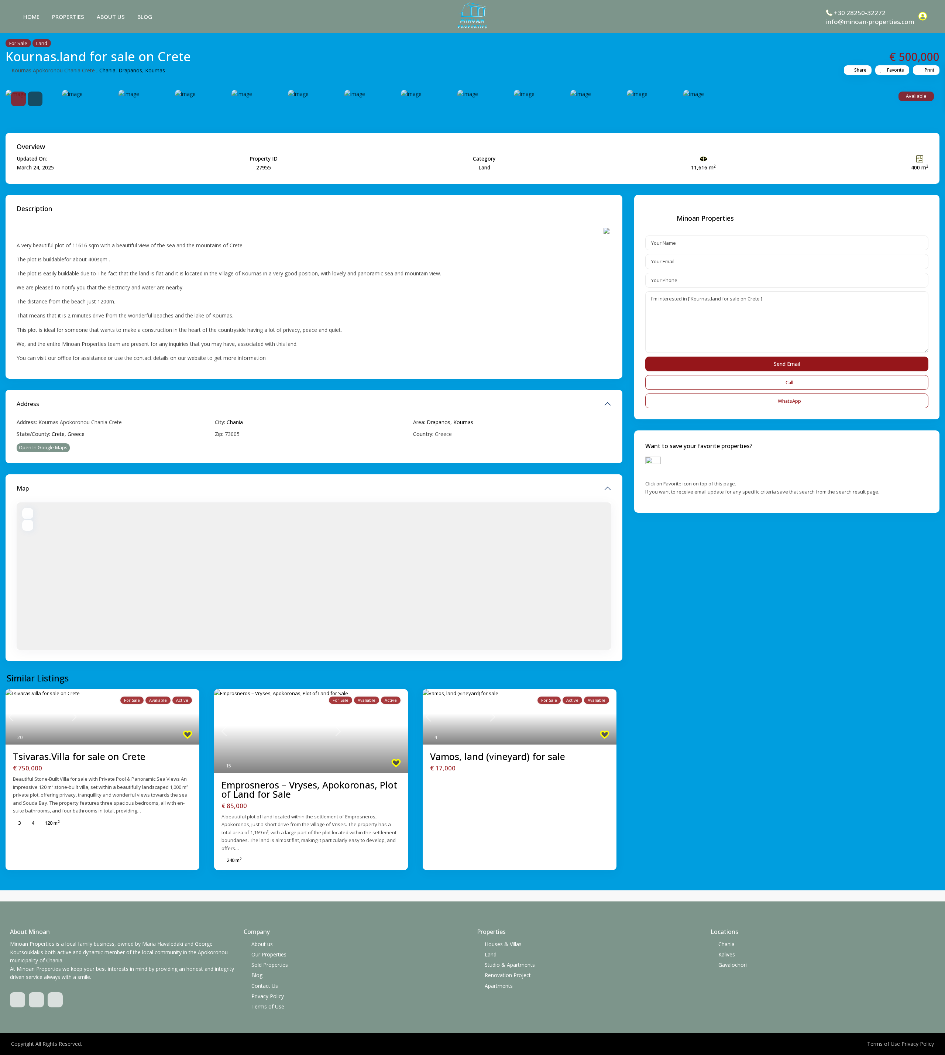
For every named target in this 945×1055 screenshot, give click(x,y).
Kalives (726, 954)
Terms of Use (267, 1006)
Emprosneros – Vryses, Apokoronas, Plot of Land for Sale (309, 789)
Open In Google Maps (43, 447)
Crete (58, 433)
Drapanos (130, 70)
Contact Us (264, 985)
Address (28, 404)
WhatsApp (789, 401)
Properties (68, 16)
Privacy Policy (267, 996)
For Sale (18, 43)
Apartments (499, 985)
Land (41, 43)
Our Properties (268, 954)
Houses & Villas (503, 944)
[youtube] (55, 999)
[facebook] (17, 999)
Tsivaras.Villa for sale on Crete (79, 756)
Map (23, 488)
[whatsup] (36, 999)
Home (31, 16)
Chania (107, 70)
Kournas (155, 70)
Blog (144, 16)
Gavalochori (732, 964)
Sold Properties (269, 964)
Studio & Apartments (510, 964)
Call (789, 382)
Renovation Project (508, 975)
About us (111, 16)
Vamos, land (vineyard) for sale (497, 756)
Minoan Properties (705, 218)
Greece (76, 433)
